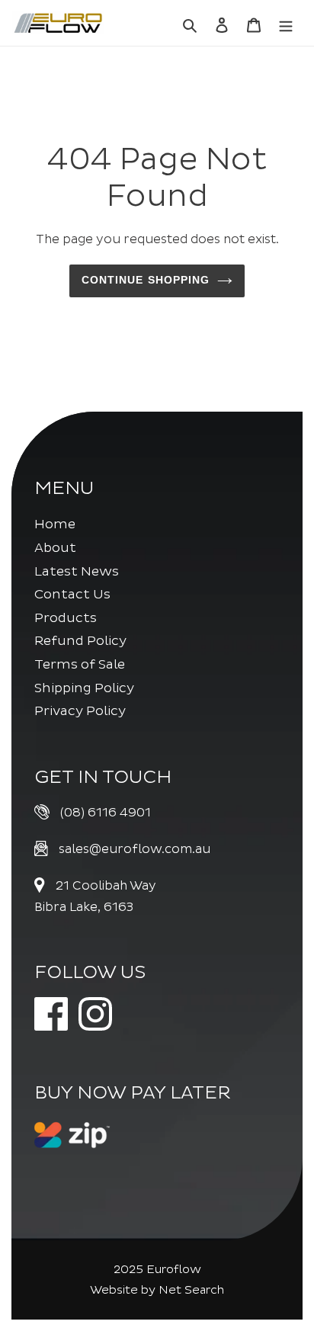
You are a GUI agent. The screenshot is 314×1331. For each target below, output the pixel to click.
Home (54, 524)
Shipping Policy (84, 688)
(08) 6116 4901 (105, 812)
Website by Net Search (157, 1290)
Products (65, 618)
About (55, 548)
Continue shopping (146, 280)
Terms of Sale (79, 664)
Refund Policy (80, 641)
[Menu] (286, 23)
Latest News (76, 571)
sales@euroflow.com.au (134, 849)
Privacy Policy (80, 711)
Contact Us (72, 594)
